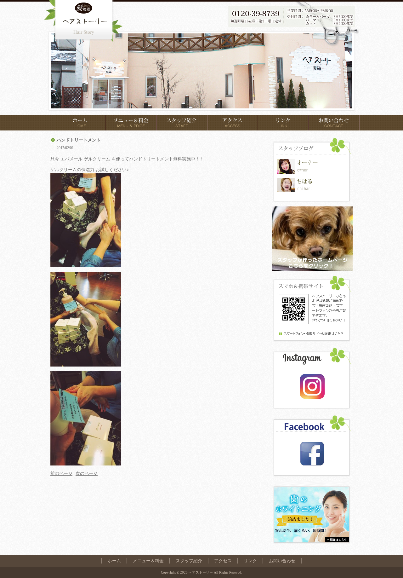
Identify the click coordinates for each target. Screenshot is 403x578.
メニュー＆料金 (148, 560)
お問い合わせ (282, 560)
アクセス (223, 560)
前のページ (61, 473)
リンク (250, 560)
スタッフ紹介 (189, 560)
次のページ (87, 473)
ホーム (114, 560)
